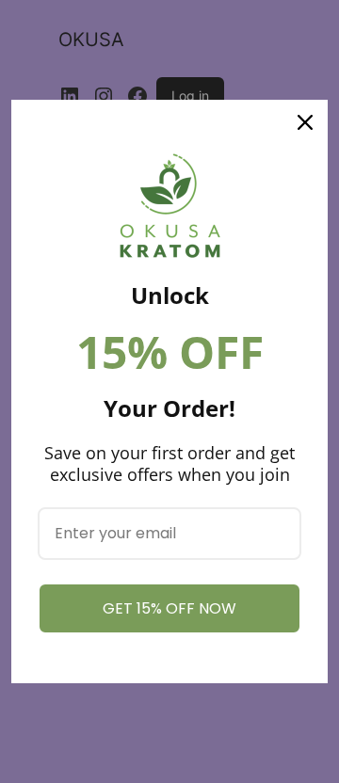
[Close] (305, 122)
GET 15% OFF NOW (169, 608)
